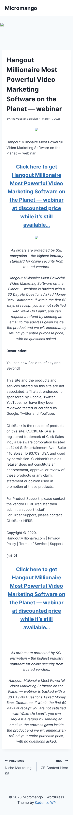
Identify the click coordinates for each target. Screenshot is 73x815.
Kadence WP (45, 803)
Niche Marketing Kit (18, 767)
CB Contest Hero (54, 764)
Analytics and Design (24, 118)
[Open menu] (64, 8)
